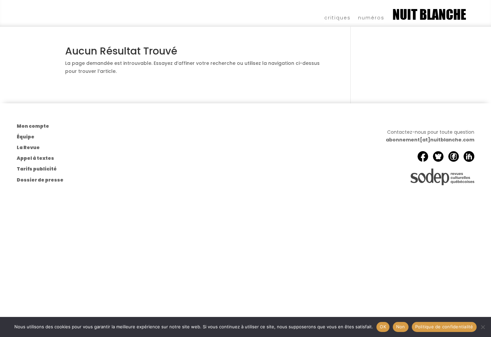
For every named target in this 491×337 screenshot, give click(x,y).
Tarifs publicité (37, 168)
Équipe (25, 136)
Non (400, 326)
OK (383, 326)
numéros (371, 17)
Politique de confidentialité (444, 326)
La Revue (28, 147)
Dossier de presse (40, 180)
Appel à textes (35, 158)
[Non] (482, 327)
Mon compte (33, 126)
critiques (337, 17)
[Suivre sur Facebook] (423, 156)
